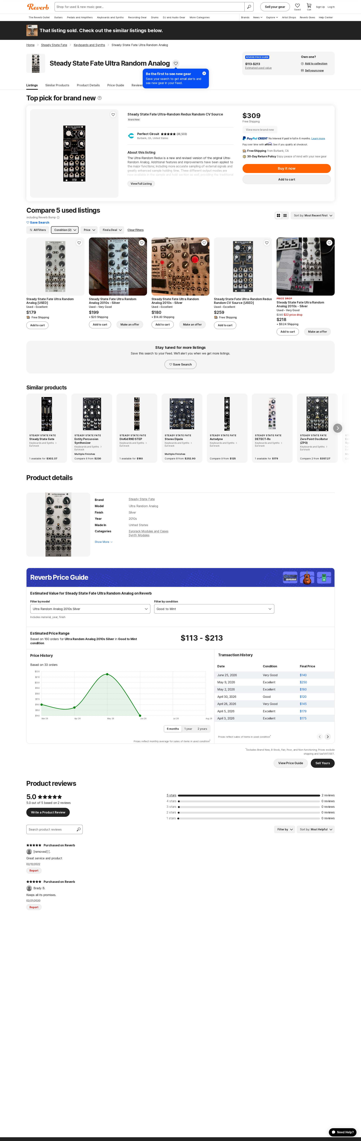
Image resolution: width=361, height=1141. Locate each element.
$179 (303, 711)
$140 (303, 675)
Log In (331, 6)
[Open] (146, 609)
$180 (303, 689)
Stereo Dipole (174, 439)
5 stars (171, 795)
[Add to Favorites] (176, 63)
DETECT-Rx (263, 439)
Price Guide (115, 85)
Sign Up (320, 6)
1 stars (171, 818)
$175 (303, 718)
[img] (168, 134)
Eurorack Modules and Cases (148, 531)
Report (34, 870)
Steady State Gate (41, 439)
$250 (303, 682)
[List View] (285, 215)
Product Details (88, 85)
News (256, 17)
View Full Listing (141, 183)
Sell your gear (275, 7)
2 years (202, 728)
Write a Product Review (48, 812)
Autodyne (216, 439)
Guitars (58, 17)
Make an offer (130, 324)
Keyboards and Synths (110, 17)
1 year (188, 728)
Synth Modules (139, 535)
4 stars (171, 801)
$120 (303, 697)
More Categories (200, 17)
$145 (303, 704)
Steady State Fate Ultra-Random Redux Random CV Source (175, 114)
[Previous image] (282, 267)
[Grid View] (278, 215)
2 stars (171, 812)
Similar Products (57, 85)
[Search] (248, 6)
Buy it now (287, 168)
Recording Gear (137, 17)
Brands (245, 17)
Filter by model (40, 601)
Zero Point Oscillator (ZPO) (314, 440)
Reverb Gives (307, 17)
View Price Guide (290, 763)
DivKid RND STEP (131, 439)
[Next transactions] (328, 737)
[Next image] (329, 267)
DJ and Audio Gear (174, 17)
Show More (102, 541)
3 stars (171, 807)
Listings (32, 85)
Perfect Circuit (148, 134)
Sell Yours (322, 763)
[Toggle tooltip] (99, 98)
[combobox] (86, 608)
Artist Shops (289, 17)
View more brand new (260, 129)
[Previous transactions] (320, 737)
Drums (155, 17)
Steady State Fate (142, 499)
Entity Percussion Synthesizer (86, 440)
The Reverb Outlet (39, 17)
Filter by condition (166, 601)
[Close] (204, 73)
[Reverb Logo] (38, 7)
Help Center (326, 17)
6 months (173, 728)
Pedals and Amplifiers (80, 17)
